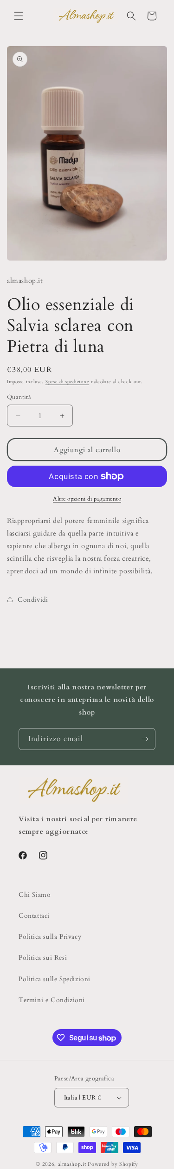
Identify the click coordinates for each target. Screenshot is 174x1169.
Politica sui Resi (43, 957)
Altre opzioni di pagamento (87, 498)
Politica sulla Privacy (50, 936)
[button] (18, 16)
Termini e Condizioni (52, 1000)
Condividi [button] (33, 599)
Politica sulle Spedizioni (54, 979)
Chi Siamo (35, 894)
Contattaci (34, 915)
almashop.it (72, 1164)
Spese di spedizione (67, 381)
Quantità (19, 397)
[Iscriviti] (145, 739)
